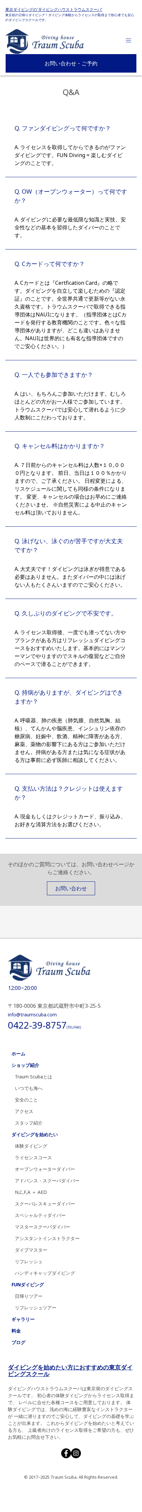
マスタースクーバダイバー (42, 1227)
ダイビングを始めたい (35, 1134)
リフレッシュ (29, 1261)
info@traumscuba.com (32, 1014)
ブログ (18, 1342)
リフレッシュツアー (35, 1307)
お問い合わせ (71, 888)
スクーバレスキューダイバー (45, 1203)
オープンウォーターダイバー (45, 1169)
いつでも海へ (29, 1088)
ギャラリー (23, 1319)
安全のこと (26, 1100)
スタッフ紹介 (29, 1123)
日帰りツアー (29, 1296)
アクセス (24, 1111)
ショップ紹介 (25, 1065)
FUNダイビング (28, 1284)
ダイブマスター (31, 1250)
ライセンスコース (33, 1157)
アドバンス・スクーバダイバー (47, 1180)
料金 (16, 1331)
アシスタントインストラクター (47, 1238)
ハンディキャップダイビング (45, 1273)
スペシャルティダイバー (40, 1215)
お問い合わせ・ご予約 (71, 63)
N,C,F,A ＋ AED (31, 1192)
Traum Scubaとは (33, 1076)
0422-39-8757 (44, 1025)
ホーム (18, 1053)
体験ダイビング (31, 1146)
